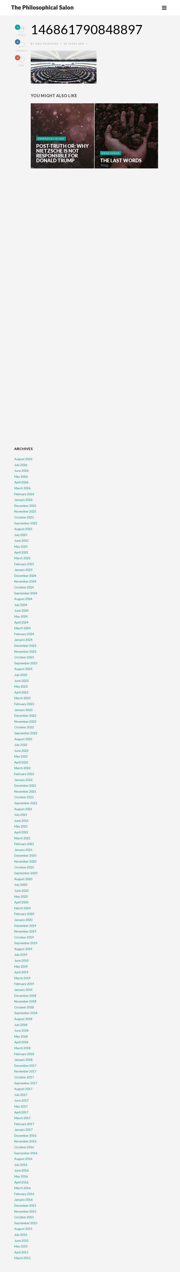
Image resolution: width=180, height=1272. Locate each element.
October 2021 (24, 797)
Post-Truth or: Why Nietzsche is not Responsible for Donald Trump (62, 153)
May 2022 (21, 756)
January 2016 (23, 1199)
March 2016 (22, 1188)
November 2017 (25, 1071)
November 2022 (25, 721)
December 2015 (25, 1205)
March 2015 (22, 1258)
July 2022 (20, 745)
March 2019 (22, 978)
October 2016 (24, 1147)
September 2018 (25, 1013)
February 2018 (24, 1054)
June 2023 (21, 680)
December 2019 (25, 925)
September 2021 (25, 803)
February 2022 (24, 774)
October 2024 (24, 587)
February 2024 (24, 634)
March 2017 (22, 1118)
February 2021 (24, 844)
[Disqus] (95, 240)
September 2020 (25, 873)
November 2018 (25, 1001)
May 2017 (21, 1106)
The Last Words (121, 160)
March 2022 (22, 768)
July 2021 (20, 814)
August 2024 (23, 599)
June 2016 (21, 1170)
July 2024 (20, 605)
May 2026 (21, 476)
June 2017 (21, 1100)
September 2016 (25, 1153)
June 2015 (21, 1240)
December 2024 (25, 575)
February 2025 (24, 564)
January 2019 (23, 990)
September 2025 (25, 523)
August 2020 (23, 879)
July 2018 (20, 1025)
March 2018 (22, 1048)
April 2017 (21, 1112)
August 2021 (23, 809)
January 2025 (23, 570)
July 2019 (20, 954)
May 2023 (21, 686)
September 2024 (25, 593)
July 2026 (20, 465)
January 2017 (23, 1129)
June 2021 (21, 820)
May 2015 (21, 1246)
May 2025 (21, 546)
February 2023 (24, 704)
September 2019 (25, 943)
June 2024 (21, 610)
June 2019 (21, 960)
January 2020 (23, 920)
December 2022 (25, 715)
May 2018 (21, 1036)
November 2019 (25, 931)
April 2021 (21, 832)
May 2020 (21, 896)
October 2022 (24, 727)
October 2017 (24, 1077)
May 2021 (21, 826)
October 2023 (24, 657)
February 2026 (24, 494)
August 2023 (23, 669)
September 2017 (25, 1083)
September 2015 (25, 1223)
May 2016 (21, 1176)
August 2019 (23, 949)
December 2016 (25, 1135)
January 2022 (23, 780)
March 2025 (22, 558)
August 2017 (23, 1089)
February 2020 (24, 914)
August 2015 (23, 1229)
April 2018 (21, 1042)
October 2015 (24, 1217)
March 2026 (22, 488)
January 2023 (23, 710)
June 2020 (21, 890)
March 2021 (22, 838)
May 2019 (21, 966)
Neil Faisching (47, 43)
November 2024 (25, 581)
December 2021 (25, 785)
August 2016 (23, 1159)
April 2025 (21, 552)
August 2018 (23, 1019)
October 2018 (24, 1007)
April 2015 (21, 1252)
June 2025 (21, 540)
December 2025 (25, 505)
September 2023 (25, 663)
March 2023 (22, 698)
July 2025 (20, 535)
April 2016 (21, 1182)
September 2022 (25, 733)
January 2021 (23, 850)
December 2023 (25, 645)
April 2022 (21, 762)
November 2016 (25, 1141)
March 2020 (22, 908)
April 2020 (21, 902)
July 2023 (20, 675)
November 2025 (25, 511)
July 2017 (20, 1095)
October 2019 (24, 937)
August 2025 (23, 529)
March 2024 (22, 628)
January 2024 (23, 639)
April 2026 (21, 482)
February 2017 (24, 1124)
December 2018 (25, 995)
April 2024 (21, 622)
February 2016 (24, 1194)
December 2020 (25, 855)
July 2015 (20, 1234)
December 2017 (25, 1065)
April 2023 (21, 692)
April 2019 (21, 972)
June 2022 (21, 750)
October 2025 (24, 517)
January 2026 (23, 500)
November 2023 (25, 651)
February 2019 (24, 984)
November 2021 (25, 791)
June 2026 (21, 470)
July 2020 (20, 884)
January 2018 (23, 1059)
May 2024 (21, 616)
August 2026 (23, 459)
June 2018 (21, 1030)
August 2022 (23, 739)
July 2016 (20, 1165)
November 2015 (25, 1211)
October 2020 (24, 867)
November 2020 (25, 861)
